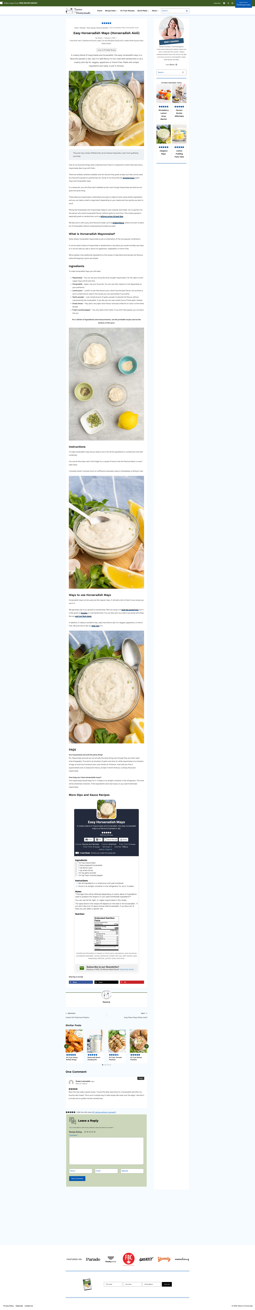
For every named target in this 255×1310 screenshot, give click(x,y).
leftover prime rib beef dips (112, 216)
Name (73, 1171)
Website (125, 1171)
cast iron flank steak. (83, 616)
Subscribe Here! (126, 969)
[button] (102, 23)
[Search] (183, 72)
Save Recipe (111, 840)
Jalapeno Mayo (164, 152)
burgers (84, 613)
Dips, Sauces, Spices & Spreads (97, 28)
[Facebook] (224, 3)
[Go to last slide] (66, 1046)
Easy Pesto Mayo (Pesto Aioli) (135, 1015)
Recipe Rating (75, 1132)
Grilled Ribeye (118, 223)
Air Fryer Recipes (127, 11)
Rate (125, 840)
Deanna (100, 38)
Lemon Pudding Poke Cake (179, 154)
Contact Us (29, 1306)
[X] (228, 3)
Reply (141, 1078)
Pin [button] (99, 840)
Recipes (82, 28)
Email (98, 1171)
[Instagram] (232, 3)
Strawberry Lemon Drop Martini (164, 114)
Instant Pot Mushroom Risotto (77, 1015)
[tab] (102, 1064)
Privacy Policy (8, 1306)
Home (99, 11)
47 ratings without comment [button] (104, 1112)
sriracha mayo (128, 178)
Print (90, 840)
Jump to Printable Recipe (106, 50)
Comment (73, 1135)
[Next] (146, 1046)
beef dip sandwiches (130, 610)
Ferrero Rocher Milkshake (179, 113)
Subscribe (217, 3)
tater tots (95, 626)
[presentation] (163, 93)
